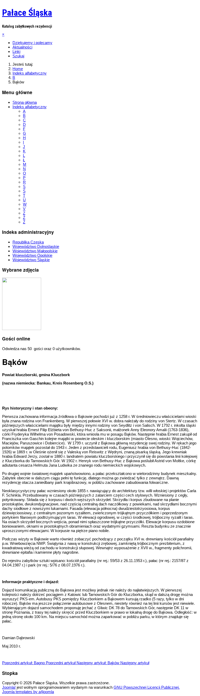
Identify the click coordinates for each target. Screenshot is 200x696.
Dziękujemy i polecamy (32, 42)
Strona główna (24, 102)
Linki (16, 51)
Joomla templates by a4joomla (28, 691)
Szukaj (18, 56)
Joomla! (9, 687)
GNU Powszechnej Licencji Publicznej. (147, 687)
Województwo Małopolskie (35, 251)
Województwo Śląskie (31, 260)
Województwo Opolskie (32, 255)
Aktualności (22, 47)
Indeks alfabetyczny (29, 107)
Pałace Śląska (27, 12)
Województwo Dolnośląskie (35, 246)
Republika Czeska (28, 242)
